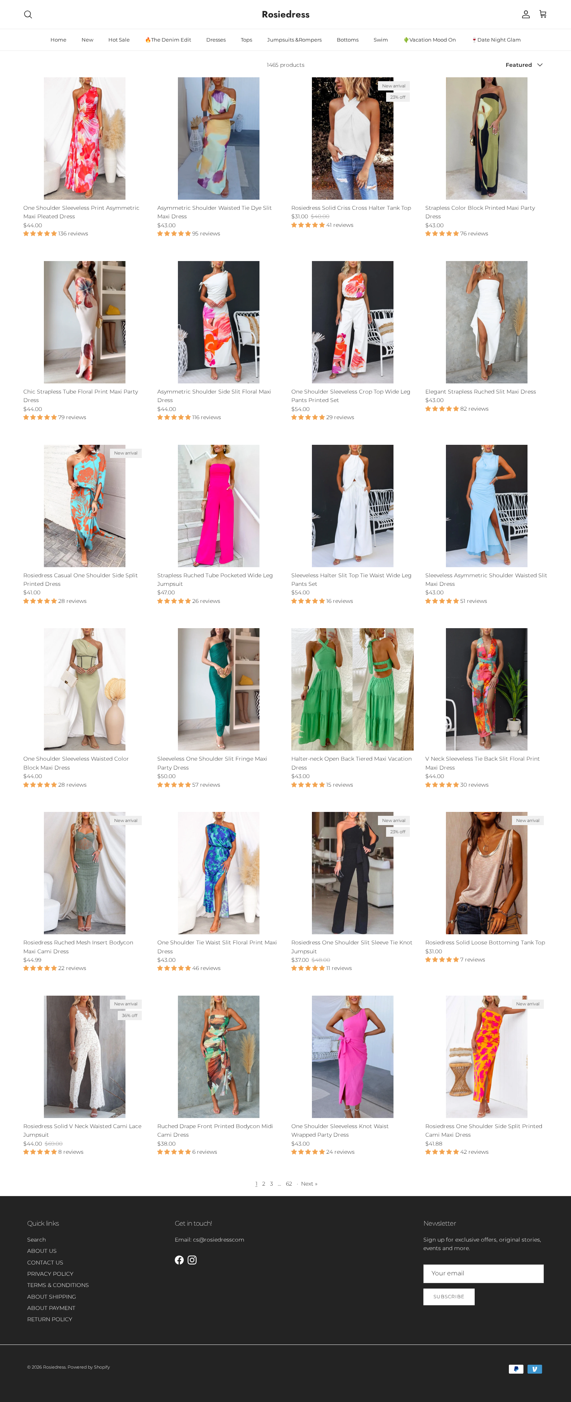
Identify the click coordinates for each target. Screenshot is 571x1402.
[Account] (524, 14)
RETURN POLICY (49, 1319)
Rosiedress (54, 1367)
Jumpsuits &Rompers (294, 40)
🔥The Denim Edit (168, 40)
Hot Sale (119, 40)
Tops (246, 40)
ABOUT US (42, 1250)
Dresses (216, 40)
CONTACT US (45, 1262)
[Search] (28, 14)
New (87, 40)
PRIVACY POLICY (50, 1273)
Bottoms (348, 40)
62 (289, 1183)
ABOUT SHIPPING (51, 1296)
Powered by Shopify (89, 1367)
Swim (381, 40)
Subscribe (449, 1296)
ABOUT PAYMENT (51, 1307)
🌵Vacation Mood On (429, 40)
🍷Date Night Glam (496, 40)
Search (36, 1239)
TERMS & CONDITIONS (58, 1285)
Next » (309, 1183)
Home (58, 40)
